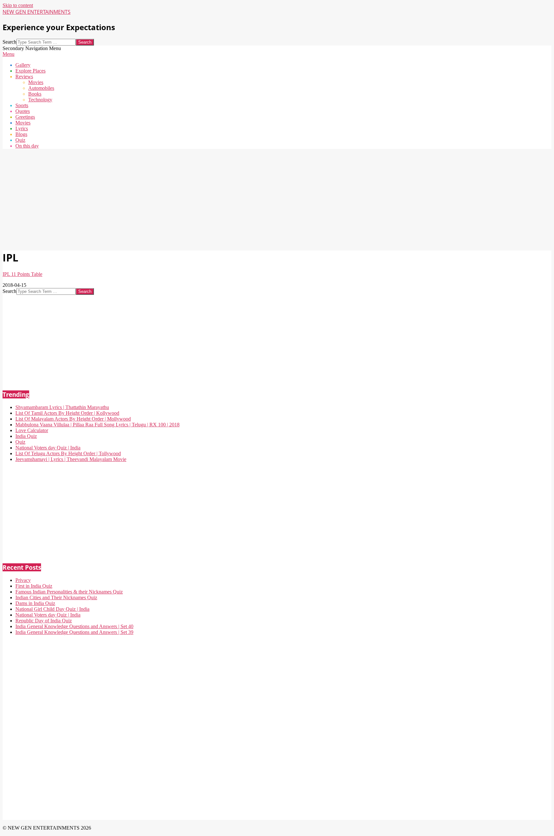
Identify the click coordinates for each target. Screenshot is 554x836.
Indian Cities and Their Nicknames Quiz (56, 597)
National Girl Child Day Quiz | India (52, 609)
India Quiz (26, 436)
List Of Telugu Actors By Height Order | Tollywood (68, 453)
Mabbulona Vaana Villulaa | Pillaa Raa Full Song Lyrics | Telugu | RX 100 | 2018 (97, 424)
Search (9, 42)
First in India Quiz (33, 586)
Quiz (20, 442)
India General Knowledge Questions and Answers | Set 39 (74, 632)
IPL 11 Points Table (22, 274)
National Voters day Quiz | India (47, 447)
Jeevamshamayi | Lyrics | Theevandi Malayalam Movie (70, 459)
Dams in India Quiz (35, 603)
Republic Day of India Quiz (43, 620)
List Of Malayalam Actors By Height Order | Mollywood (73, 419)
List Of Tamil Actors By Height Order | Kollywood (67, 413)
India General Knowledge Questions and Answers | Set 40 (74, 626)
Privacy (23, 580)
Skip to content (18, 5)
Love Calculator (31, 430)
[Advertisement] (195, 199)
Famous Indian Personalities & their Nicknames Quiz (69, 591)
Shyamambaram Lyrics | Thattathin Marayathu (62, 407)
